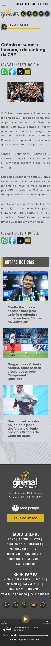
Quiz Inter (16, 559)
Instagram (35, 13)
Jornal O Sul (32, 584)
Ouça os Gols (16, 544)
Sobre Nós (14, 554)
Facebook (29, 13)
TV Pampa (13, 584)
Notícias (35, 544)
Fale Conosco (26, 518)
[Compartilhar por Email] (28, 71)
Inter (36, 539)
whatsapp (23, 13)
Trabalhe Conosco (14, 594)
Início (7, 579)
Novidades (16, 589)
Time (35, 549)
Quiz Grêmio (33, 554)
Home (11, 539)
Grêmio (24, 539)
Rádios (40, 579)
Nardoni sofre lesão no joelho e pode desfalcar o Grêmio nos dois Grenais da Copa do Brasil (23, 428)
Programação (19, 549)
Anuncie (32, 559)
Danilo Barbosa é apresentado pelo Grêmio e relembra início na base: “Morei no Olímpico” (25, 315)
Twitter (46, 13)
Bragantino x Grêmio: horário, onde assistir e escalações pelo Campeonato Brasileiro (25, 371)
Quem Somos (23, 579)
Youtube (40, 13)
